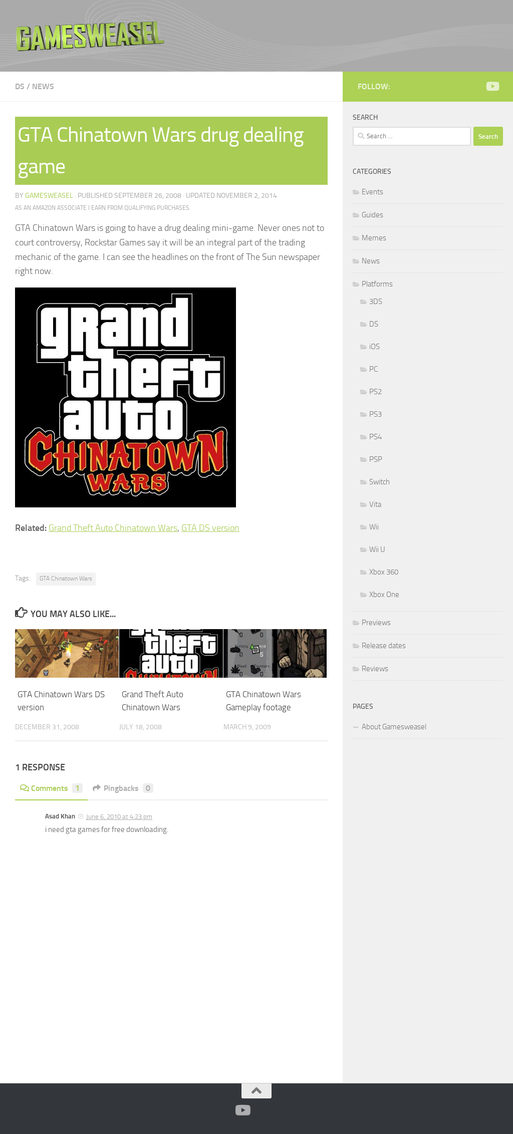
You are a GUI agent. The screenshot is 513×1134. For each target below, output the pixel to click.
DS (20, 86)
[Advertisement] (428, 909)
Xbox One (384, 594)
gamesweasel (49, 195)
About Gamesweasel (394, 726)
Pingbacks (127, 788)
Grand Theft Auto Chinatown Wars (113, 527)
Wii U (377, 549)
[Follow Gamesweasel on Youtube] (492, 86)
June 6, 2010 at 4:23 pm (119, 816)
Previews (376, 622)
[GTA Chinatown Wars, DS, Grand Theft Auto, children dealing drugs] (125, 504)
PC (373, 369)
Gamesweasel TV (90, 36)
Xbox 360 (383, 572)
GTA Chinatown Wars (66, 578)
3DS (375, 301)
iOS (374, 346)
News (43, 86)
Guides (372, 214)
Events (372, 191)
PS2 (375, 391)
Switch (379, 481)
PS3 (375, 414)
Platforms (377, 284)
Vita (375, 504)
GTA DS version (210, 527)
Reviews (375, 668)
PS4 (375, 436)
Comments (55, 788)
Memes (374, 237)
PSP (375, 459)
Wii (374, 526)
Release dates (384, 645)
